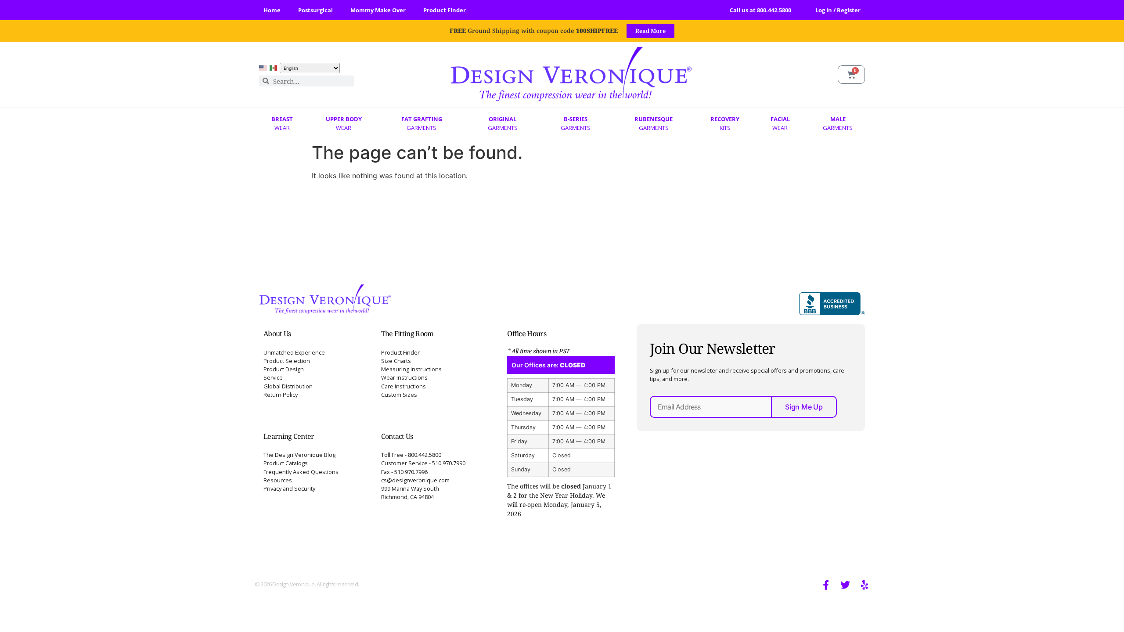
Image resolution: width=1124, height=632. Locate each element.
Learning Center (288, 436)
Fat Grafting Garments (421, 123)
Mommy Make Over (378, 10)
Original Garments (503, 123)
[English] (263, 68)
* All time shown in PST (538, 351)
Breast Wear (282, 123)
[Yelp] (864, 585)
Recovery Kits (724, 123)
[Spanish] (273, 68)
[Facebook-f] (826, 585)
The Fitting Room (407, 333)
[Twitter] (845, 585)
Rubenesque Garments (653, 123)
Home (272, 10)
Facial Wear (780, 123)
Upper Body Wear (344, 123)
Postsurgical (315, 10)
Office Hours (526, 333)
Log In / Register (838, 10)
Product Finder (444, 10)
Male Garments (838, 123)
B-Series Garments (576, 123)
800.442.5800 (774, 10)
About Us (277, 333)
